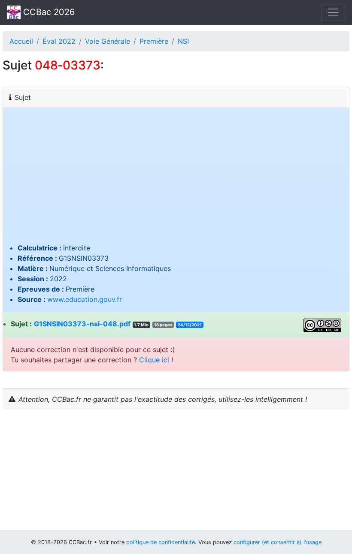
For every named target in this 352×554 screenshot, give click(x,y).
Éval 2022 (59, 41)
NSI (183, 41)
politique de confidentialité (160, 542)
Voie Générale (107, 41)
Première (154, 41)
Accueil (21, 41)
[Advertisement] (176, 178)
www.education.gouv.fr (84, 299)
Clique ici (154, 359)
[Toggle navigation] (333, 12)
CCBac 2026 (48, 12)
